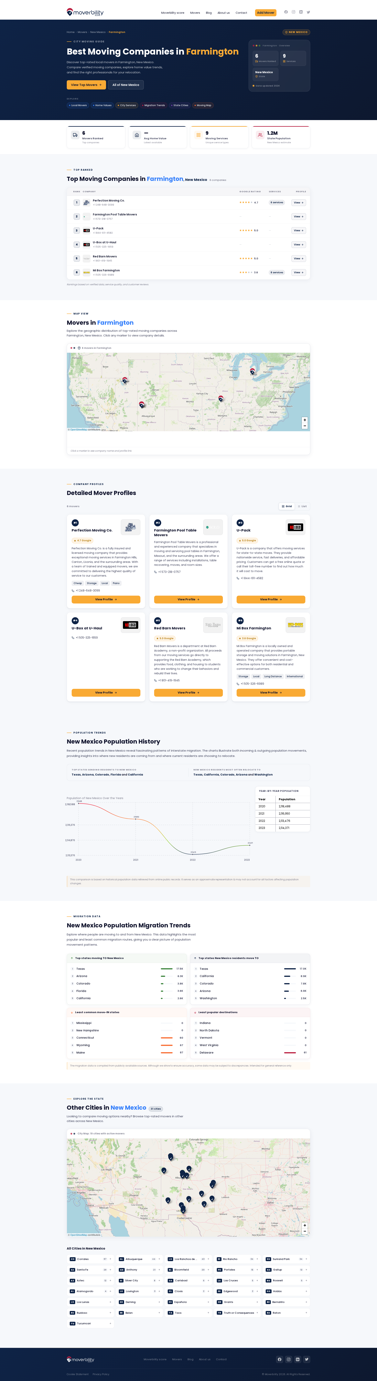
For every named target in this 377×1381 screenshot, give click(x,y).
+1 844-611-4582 (252, 578)
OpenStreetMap (78, 429)
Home (71, 32)
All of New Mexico (126, 85)
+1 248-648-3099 (88, 591)
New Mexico (98, 32)
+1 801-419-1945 (169, 680)
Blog (209, 13)
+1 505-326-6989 (252, 684)
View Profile (104, 599)
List (304, 506)
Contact (241, 13)
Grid (289, 506)
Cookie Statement (78, 1374)
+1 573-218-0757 (169, 572)
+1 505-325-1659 (87, 638)
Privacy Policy (101, 1374)
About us (224, 13)
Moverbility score (172, 13)
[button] (252, 371)
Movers (195, 13)
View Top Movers (84, 85)
